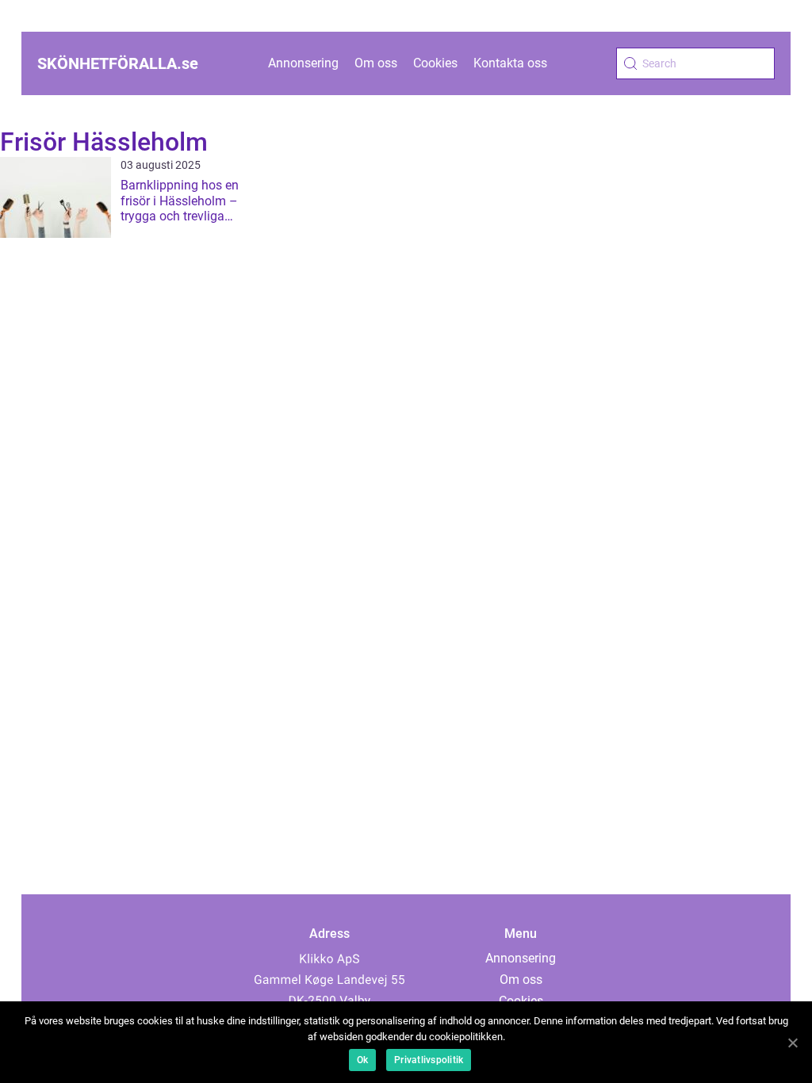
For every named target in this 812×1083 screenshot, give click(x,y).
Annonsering (303, 63)
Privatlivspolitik (428, 1060)
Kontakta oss (510, 63)
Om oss (375, 63)
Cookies (435, 63)
